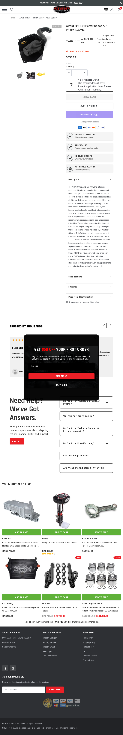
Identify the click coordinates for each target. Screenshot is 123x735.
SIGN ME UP (61, 376)
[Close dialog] (95, 338)
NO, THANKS (62, 385)
